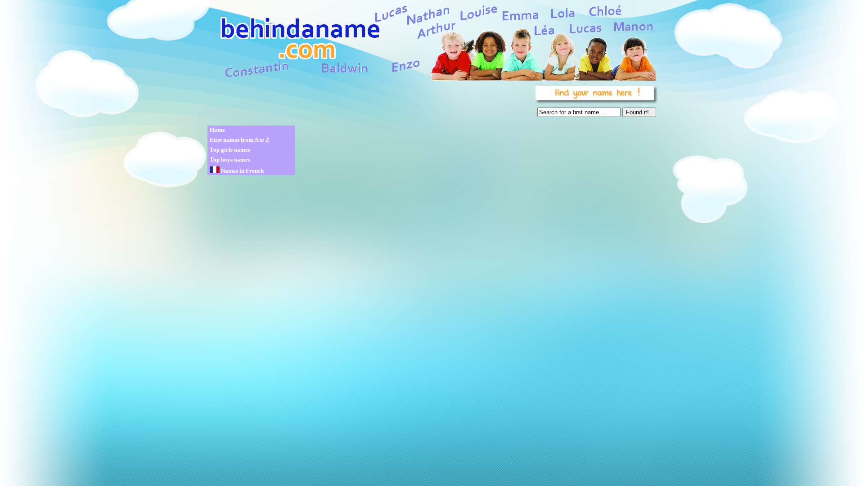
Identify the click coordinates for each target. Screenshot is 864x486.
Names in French (242, 170)
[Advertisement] (370, 103)
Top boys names (230, 159)
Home (217, 129)
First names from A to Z (240, 139)
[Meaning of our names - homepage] (431, 41)
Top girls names (230, 149)
